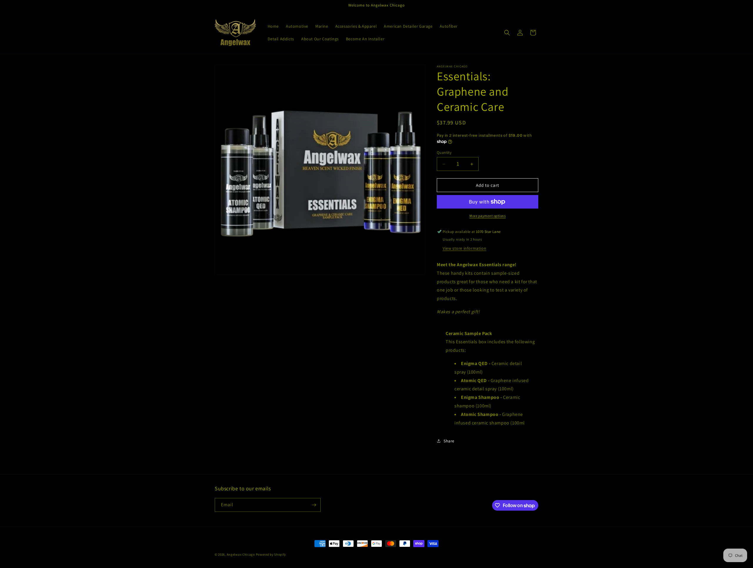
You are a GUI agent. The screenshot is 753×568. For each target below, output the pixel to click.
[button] (507, 32)
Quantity (444, 152)
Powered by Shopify (271, 554)
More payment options (487, 216)
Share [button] (449, 441)
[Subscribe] (313, 505)
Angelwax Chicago (241, 554)
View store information (464, 248)
